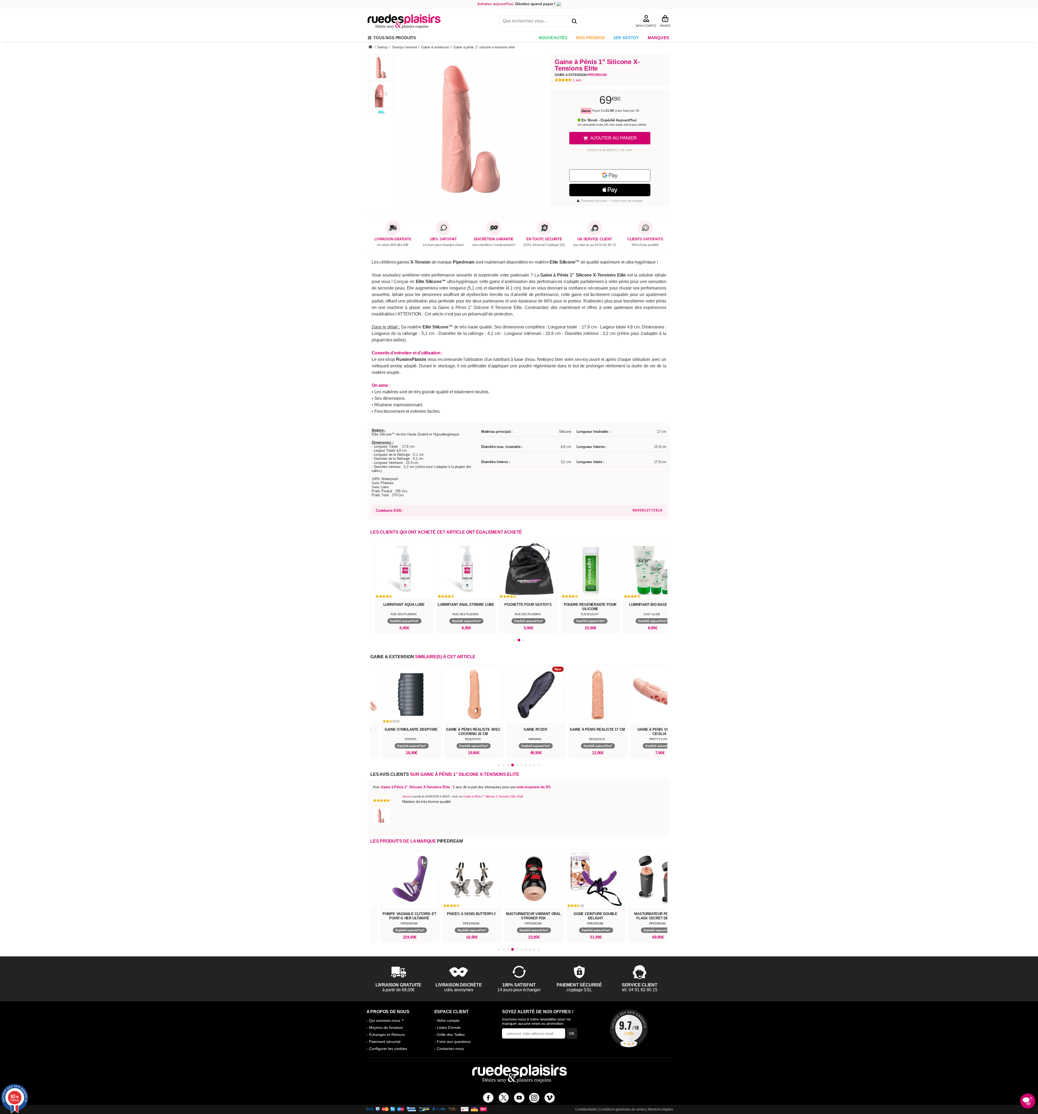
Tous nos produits (393, 37)
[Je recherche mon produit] (574, 22)
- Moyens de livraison (385, 1027)
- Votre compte (447, 1020)
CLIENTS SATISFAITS (645, 239)
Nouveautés (553, 37)
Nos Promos (590, 37)
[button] (514, 640)
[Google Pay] (609, 175)
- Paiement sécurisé (384, 1041)
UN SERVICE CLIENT (594, 239)
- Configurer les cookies (387, 1048)
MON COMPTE (646, 25)
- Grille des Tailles (449, 1034)
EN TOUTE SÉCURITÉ (544, 239)
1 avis (577, 80)
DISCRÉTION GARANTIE (494, 239)
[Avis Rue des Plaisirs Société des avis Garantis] (629, 1028)
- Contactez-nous (449, 1048)
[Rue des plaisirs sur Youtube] (519, 1097)
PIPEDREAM (450, 841)
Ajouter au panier (613, 138)
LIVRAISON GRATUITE (392, 239)
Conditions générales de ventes (622, 1109)
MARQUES (658, 37)
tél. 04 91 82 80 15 (639, 989)
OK (571, 1033)
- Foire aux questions (452, 1041)
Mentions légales (660, 1109)
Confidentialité (586, 1109)
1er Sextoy (626, 37)
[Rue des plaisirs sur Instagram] (534, 1097)
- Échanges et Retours (386, 1034)
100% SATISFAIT (443, 239)
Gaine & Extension (581, 75)
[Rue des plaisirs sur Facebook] (488, 1097)
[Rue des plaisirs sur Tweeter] (504, 1097)
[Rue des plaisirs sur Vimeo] (550, 1097)
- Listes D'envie (447, 1027)
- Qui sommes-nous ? (385, 1020)
